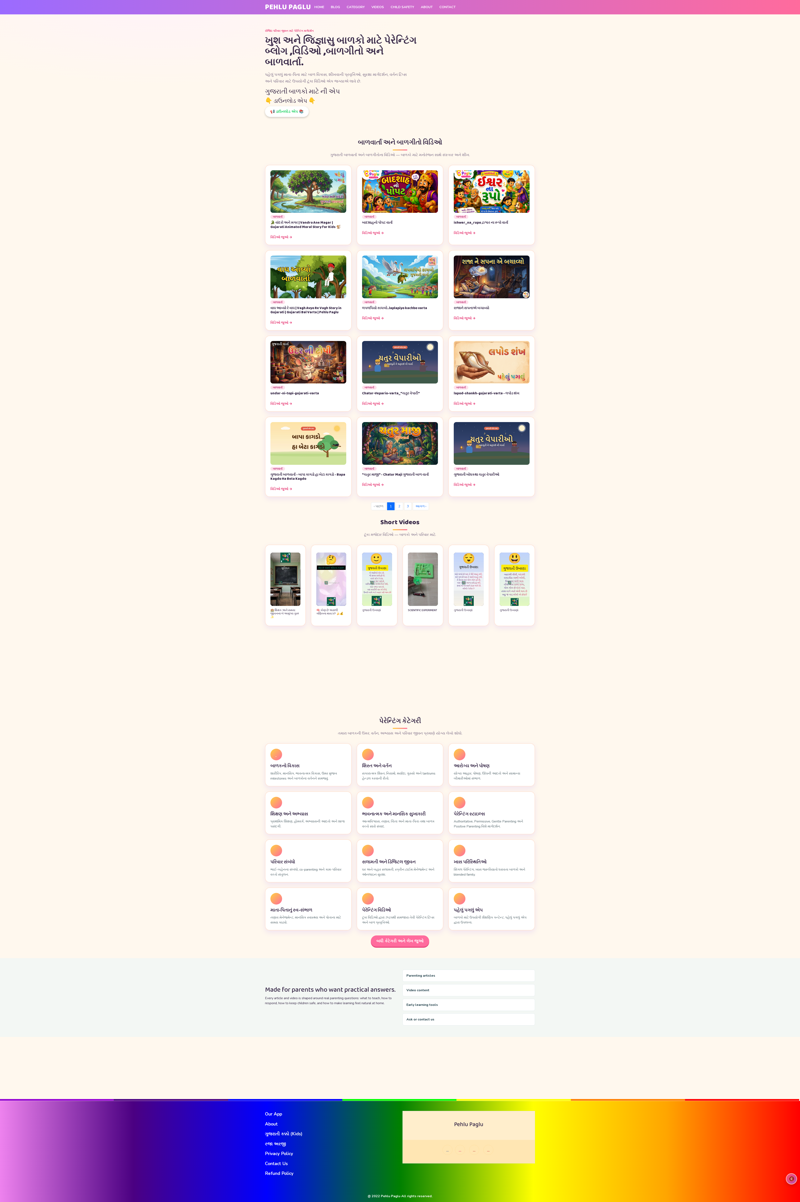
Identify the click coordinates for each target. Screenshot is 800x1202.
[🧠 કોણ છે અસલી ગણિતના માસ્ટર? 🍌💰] (331, 605)
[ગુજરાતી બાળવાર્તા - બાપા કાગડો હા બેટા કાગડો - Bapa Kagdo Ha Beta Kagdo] (308, 443)
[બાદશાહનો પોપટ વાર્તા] (400, 191)
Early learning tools (422, 1005)
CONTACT (447, 7)
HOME (319, 7)
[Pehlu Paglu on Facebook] (447, 1150)
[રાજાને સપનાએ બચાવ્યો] (492, 276)
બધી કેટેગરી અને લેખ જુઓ (400, 941)
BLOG (335, 7)
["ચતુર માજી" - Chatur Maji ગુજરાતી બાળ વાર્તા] (400, 443)
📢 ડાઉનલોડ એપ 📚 (287, 111)
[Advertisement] (400, 672)
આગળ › (420, 506)
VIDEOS (377, 7)
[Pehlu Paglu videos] (488, 1150)
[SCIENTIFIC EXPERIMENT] (423, 605)
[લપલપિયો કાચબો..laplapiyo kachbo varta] (400, 276)
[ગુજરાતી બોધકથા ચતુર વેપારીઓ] (492, 443)
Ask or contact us (420, 1019)
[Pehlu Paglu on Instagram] (460, 1150)
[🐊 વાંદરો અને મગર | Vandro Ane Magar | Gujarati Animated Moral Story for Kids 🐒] (308, 191)
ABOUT (427, 7)
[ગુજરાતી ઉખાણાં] (377, 605)
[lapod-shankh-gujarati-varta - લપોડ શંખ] (492, 362)
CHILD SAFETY (402, 7)
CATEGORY (356, 7)
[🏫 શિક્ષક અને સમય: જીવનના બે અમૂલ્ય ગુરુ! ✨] (285, 605)
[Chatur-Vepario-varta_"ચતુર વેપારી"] (400, 362)
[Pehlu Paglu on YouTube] (474, 1150)
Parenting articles (420, 975)
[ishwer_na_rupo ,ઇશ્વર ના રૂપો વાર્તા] (492, 191)
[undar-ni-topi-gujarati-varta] (308, 362)
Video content (417, 990)
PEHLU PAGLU (288, 7)
